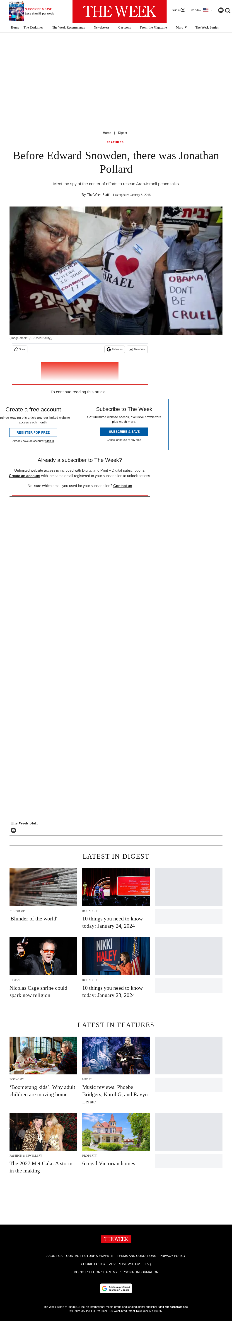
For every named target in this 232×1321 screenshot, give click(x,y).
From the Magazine (153, 27)
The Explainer (33, 27)
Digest (122, 133)
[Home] (14, 27)
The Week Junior (207, 27)
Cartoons (124, 27)
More (180, 27)
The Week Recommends (68, 27)
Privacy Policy (173, 1256)
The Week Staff (98, 195)
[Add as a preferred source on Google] (116, 1288)
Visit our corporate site (173, 1307)
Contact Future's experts (89, 1256)
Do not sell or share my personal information (116, 1272)
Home (107, 133)
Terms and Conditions (136, 1256)
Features (115, 142)
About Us (54, 1256)
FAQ (148, 1264)
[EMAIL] (14, 830)
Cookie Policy (93, 1264)
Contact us (122, 486)
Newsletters (101, 27)
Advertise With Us (125, 1264)
